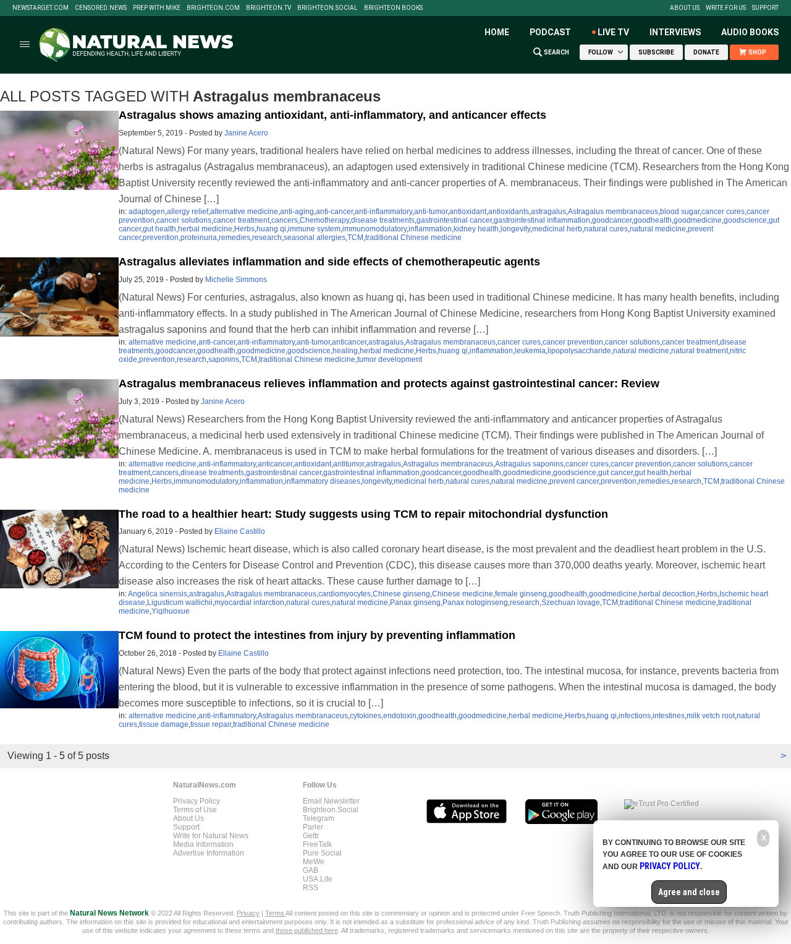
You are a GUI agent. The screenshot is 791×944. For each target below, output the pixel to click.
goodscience (745, 220)
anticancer (349, 342)
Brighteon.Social (327, 8)
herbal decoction (667, 594)
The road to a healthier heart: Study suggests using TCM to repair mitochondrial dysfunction (363, 514)
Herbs (244, 229)
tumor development (389, 359)
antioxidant (467, 211)
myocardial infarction (249, 602)
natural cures (606, 229)
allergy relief (187, 211)
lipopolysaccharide (579, 350)
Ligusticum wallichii (180, 602)
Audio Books (750, 32)
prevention (161, 237)
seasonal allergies (314, 237)
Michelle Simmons (236, 279)
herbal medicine (205, 229)
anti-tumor (430, 211)
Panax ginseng (415, 602)
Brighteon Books (393, 8)
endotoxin (400, 715)
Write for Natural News (210, 835)
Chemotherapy (324, 220)
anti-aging (297, 211)
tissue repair (210, 724)
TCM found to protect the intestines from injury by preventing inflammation (317, 635)
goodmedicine (698, 220)
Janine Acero (246, 133)
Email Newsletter (331, 801)
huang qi (271, 229)
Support (765, 8)
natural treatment (699, 350)
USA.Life (317, 879)
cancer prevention (573, 342)
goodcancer (612, 220)
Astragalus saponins (529, 464)
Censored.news (101, 8)
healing (345, 350)
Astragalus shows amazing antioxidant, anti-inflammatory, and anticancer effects (332, 115)
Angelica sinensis (157, 594)
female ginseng (521, 594)
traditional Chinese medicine (413, 237)
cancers (284, 220)
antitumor (348, 464)
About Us (685, 8)
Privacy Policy (196, 801)
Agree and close (689, 892)
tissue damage (163, 724)
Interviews (675, 32)
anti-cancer (334, 211)
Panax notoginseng (475, 602)
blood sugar (680, 211)
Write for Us (726, 8)
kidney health (476, 229)
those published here (307, 930)
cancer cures (723, 211)
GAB (310, 870)
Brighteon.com (213, 8)
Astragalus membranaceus (613, 211)
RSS (310, 887)
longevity (515, 229)
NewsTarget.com (40, 8)
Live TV (613, 32)
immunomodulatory (374, 229)
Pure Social (322, 853)
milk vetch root (711, 715)
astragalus (548, 211)
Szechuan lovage (570, 602)
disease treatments (383, 220)
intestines (669, 715)
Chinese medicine (462, 594)
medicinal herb (557, 229)
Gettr (311, 835)
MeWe (313, 861)
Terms (275, 913)
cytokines (365, 715)
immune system (314, 229)
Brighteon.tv (268, 8)
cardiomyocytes (344, 594)
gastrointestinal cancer (454, 220)
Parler (313, 827)
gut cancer (615, 472)
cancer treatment (241, 220)
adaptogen (147, 211)
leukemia (530, 350)
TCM (355, 237)
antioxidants (508, 211)
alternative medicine (244, 211)
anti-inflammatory (383, 211)
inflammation (430, 229)
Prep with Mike (156, 8)
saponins (223, 359)
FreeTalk (317, 844)
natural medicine (658, 229)
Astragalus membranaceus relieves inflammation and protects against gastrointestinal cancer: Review (389, 383)
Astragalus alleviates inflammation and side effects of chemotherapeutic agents (329, 261)
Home (496, 32)
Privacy (248, 913)
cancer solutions (183, 220)
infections (635, 715)
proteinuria (198, 237)
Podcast (550, 32)
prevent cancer (574, 481)
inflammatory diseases (322, 481)
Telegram (318, 818)
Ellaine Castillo (239, 531)
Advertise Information (208, 853)
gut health (159, 229)
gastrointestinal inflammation (542, 220)
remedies (234, 237)
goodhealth (652, 220)
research (267, 237)
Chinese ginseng (401, 594)
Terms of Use (195, 809)
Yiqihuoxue (170, 611)
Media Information (203, 844)
